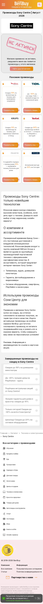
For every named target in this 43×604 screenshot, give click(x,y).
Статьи (4, 572)
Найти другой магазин (21, 69)
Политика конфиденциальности (29, 572)
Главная (3, 433)
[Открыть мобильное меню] (3, 4)
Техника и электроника (32, 433)
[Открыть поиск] (39, 4)
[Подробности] (36, 369)
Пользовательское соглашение (29, 569)
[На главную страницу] (21, 550)
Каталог (14, 433)
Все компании (6, 569)
